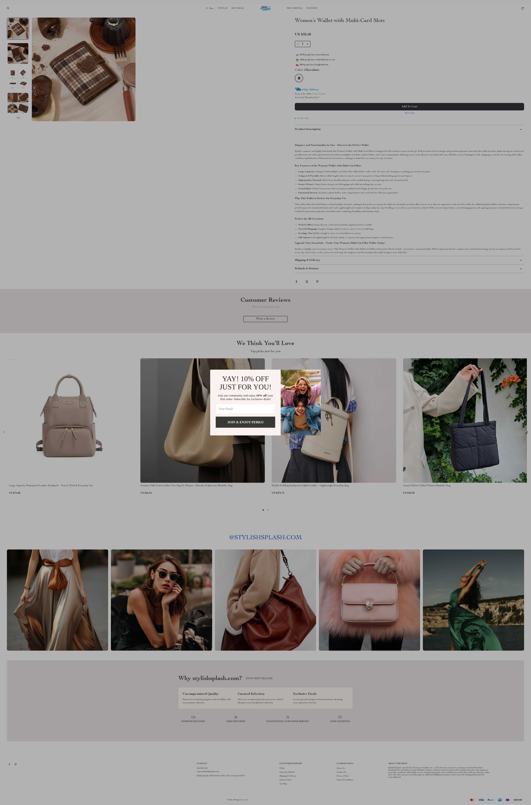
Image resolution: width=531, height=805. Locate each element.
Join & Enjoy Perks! (245, 422)
